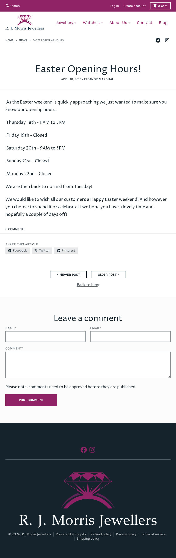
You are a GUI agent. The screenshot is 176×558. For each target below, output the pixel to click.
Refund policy (101, 534)
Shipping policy (88, 538)
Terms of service (153, 534)
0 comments (15, 229)
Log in (114, 6)
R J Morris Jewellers (36, 534)
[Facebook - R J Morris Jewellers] (158, 40)
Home (9, 40)
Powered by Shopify (71, 534)
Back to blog (88, 285)
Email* (95, 328)
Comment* (14, 348)
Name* (10, 328)
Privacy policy (126, 534)
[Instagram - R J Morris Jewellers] (167, 40)
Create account (134, 6)
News (23, 40)
